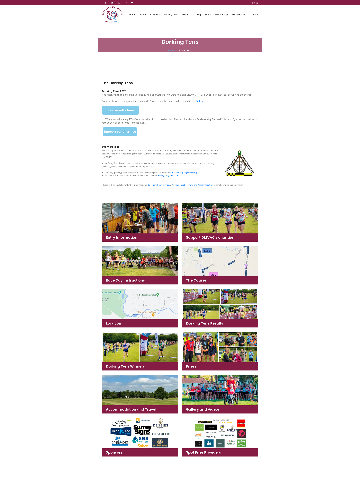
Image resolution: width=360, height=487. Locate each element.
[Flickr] (126, 2)
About (143, 14)
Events (185, 14)
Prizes (167, 185)
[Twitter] (112, 2)
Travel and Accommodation (200, 185)
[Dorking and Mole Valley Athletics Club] (112, 14)
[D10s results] (120, 110)
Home (132, 14)
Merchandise (238, 14)
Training (197, 14)
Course (160, 185)
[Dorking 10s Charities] (120, 131)
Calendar (155, 14)
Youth (208, 14)
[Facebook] (106, 2)
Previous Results (178, 185)
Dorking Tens (170, 14)
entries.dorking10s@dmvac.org (183, 172)
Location (152, 185)
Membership (221, 14)
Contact (253, 14)
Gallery (199, 101)
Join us (254, 2)
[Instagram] (119, 2)
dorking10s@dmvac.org (168, 175)
